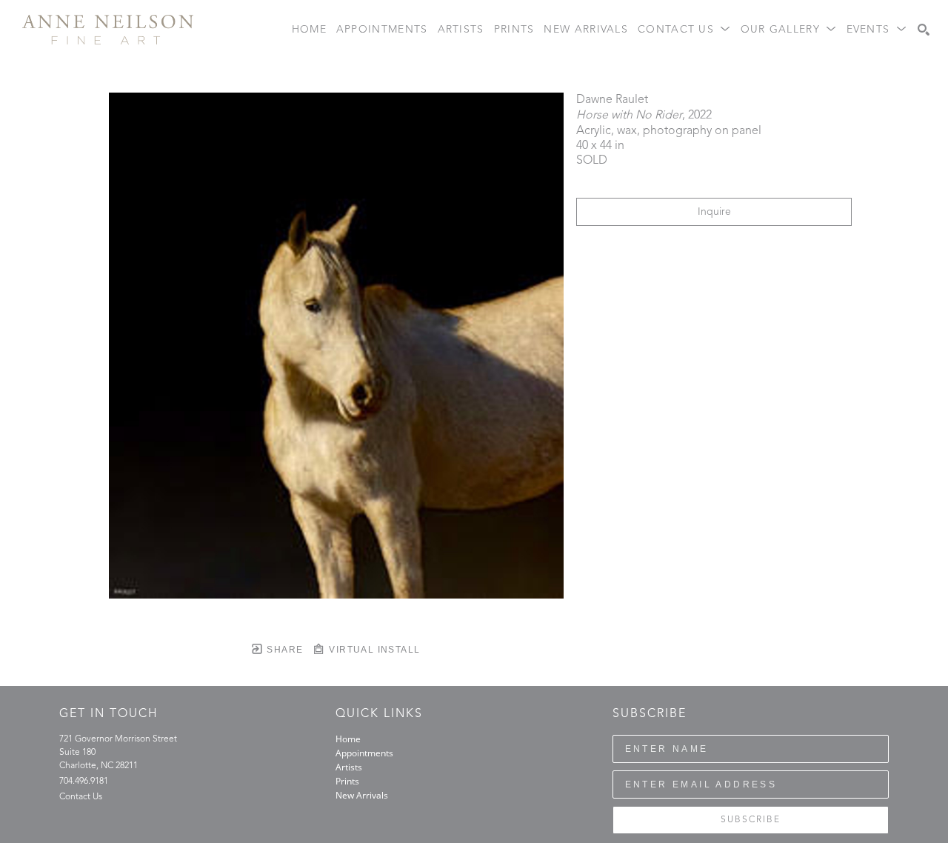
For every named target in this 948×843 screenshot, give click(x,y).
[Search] (923, 30)
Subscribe (751, 820)
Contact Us (80, 797)
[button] (684, 30)
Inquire (714, 212)
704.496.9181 (83, 781)
